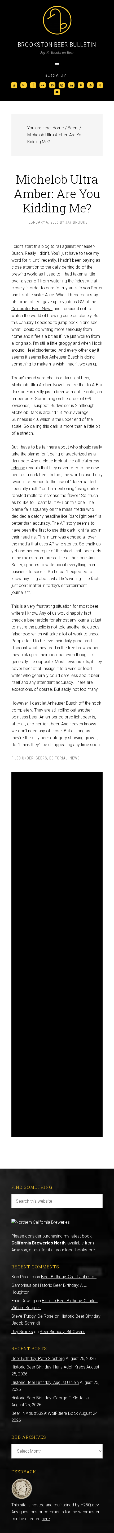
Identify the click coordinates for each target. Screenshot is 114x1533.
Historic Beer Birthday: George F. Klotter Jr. (50, 1397)
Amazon (19, 1249)
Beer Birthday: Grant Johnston (69, 1276)
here (46, 1518)
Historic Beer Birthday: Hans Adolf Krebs (48, 1367)
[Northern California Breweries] (40, 1222)
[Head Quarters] (21, 1498)
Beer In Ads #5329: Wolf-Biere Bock (44, 1413)
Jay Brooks (22, 1331)
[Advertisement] (57, 954)
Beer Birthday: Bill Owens (62, 1331)
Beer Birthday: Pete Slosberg (38, 1358)
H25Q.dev (90, 1504)
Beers (41, 758)
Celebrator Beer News (31, 308)
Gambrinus (21, 1285)
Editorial (58, 758)
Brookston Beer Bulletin (57, 44)
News (75, 758)
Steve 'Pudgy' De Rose (32, 1316)
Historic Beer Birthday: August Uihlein (45, 1382)
